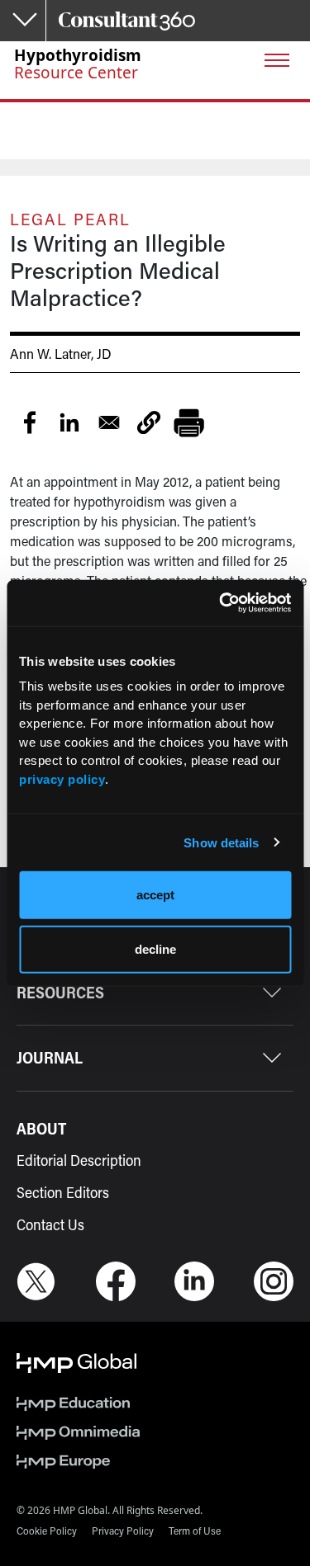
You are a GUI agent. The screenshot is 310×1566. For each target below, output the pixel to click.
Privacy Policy (123, 1530)
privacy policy (62, 778)
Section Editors (63, 1192)
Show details (221, 842)
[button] (148, 422)
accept (155, 895)
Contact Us (50, 1224)
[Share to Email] (109, 422)
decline (155, 948)
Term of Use (195, 1530)
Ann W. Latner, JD (61, 353)
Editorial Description (79, 1160)
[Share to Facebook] (29, 422)
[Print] (188, 422)
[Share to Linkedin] (69, 422)
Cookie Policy (47, 1530)
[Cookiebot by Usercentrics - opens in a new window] (220, 603)
